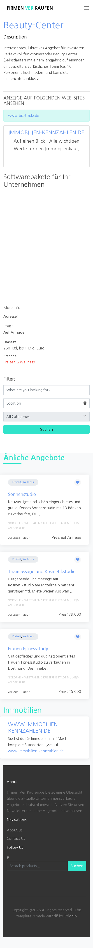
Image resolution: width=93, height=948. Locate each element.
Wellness (28, 482)
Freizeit (16, 482)
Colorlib (70, 916)
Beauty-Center (33, 25)
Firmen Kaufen (30, 8)
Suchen (77, 866)
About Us (15, 830)
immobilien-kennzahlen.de (46, 132)
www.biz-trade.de (23, 115)
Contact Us (16, 838)
